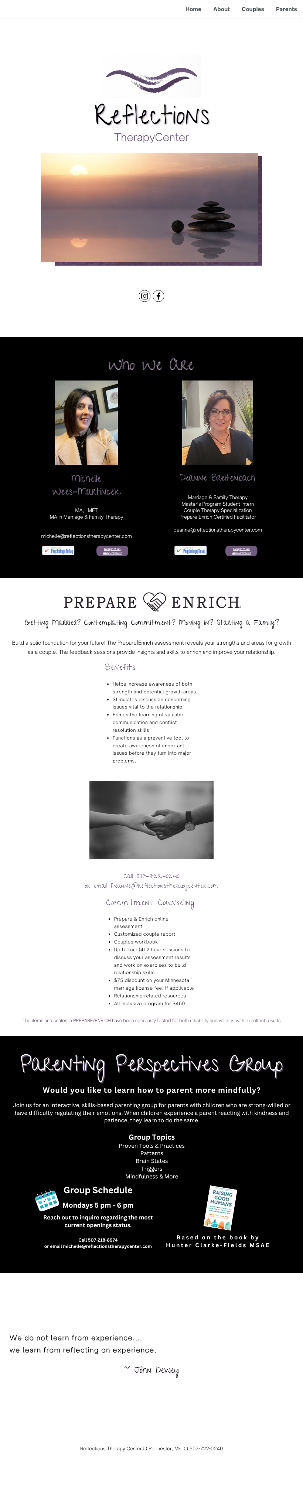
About (221, 9)
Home (193, 9)
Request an (112, 549)
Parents (286, 9)
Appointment (112, 553)
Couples (253, 9)
